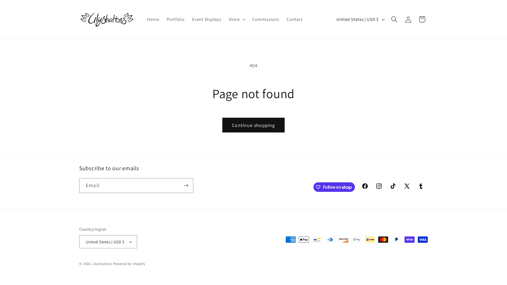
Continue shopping (253, 125)
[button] (236, 19)
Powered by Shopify (129, 264)
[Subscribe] (186, 185)
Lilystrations (102, 264)
